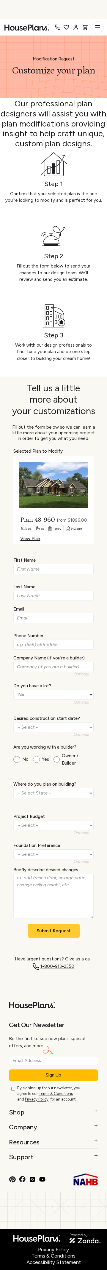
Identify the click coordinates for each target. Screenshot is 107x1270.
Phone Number (28, 635)
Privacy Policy (36, 1099)
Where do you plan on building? (44, 784)
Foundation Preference (36, 845)
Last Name (24, 587)
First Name (24, 560)
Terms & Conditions (56, 1093)
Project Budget (29, 816)
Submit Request (54, 930)
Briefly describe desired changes (45, 869)
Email (18, 609)
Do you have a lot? (32, 685)
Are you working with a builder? (44, 747)
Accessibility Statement (53, 1262)
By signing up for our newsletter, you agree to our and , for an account (48, 1093)
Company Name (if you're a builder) (49, 658)
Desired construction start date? (46, 718)
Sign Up (53, 1075)
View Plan (30, 538)
